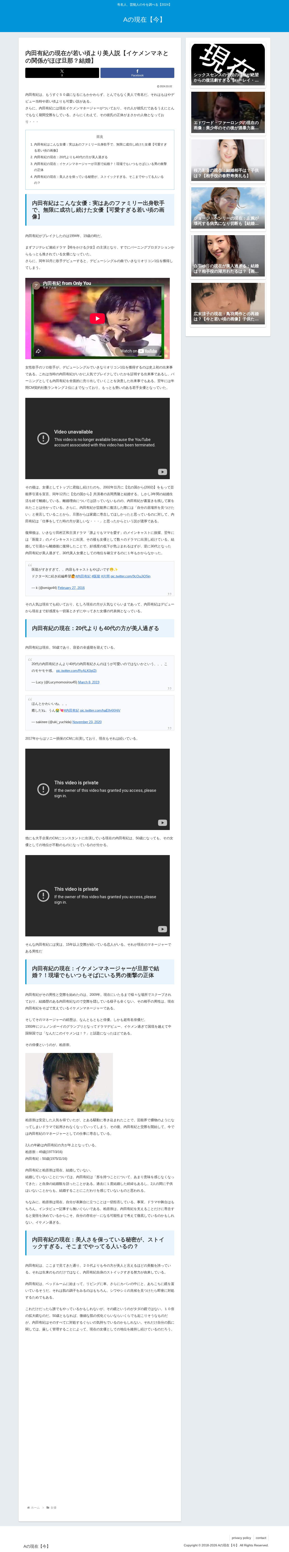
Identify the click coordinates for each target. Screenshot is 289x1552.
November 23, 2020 (87, 722)
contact (261, 1538)
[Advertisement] (99, 1374)
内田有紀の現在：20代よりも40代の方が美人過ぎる (71, 157)
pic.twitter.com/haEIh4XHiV (100, 710)
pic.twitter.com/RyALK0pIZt (76, 671)
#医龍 (96, 576)
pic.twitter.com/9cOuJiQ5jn (130, 576)
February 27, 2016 (71, 588)
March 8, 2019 (88, 682)
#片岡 (105, 576)
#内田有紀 (83, 576)
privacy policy (241, 1538)
